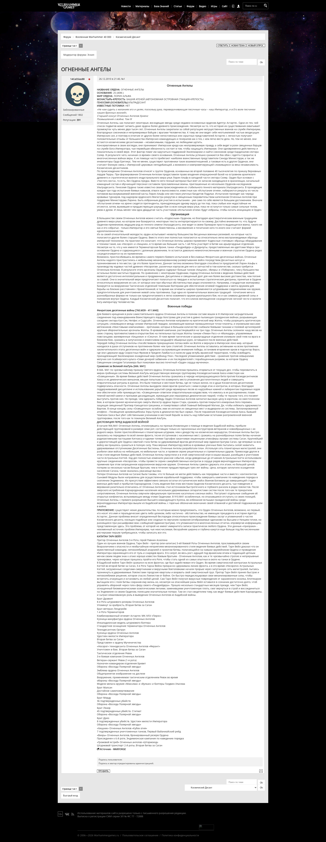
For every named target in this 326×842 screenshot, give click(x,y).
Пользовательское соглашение (140, 835)
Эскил (90, 54)
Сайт (225, 6)
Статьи (178, 6)
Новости (126, 6)
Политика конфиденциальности (180, 835)
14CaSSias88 (77, 79)
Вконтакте (67, 814)
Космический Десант (128, 37)
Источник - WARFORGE (112, 749)
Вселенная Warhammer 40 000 (93, 37)
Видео (202, 6)
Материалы (142, 6)
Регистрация (239, 6)
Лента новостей (72, 814)
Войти (233, 6)
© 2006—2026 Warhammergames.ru (98, 835)
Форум (190, 6)
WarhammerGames (69, 5)
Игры (214, 6)
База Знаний (161, 6)
